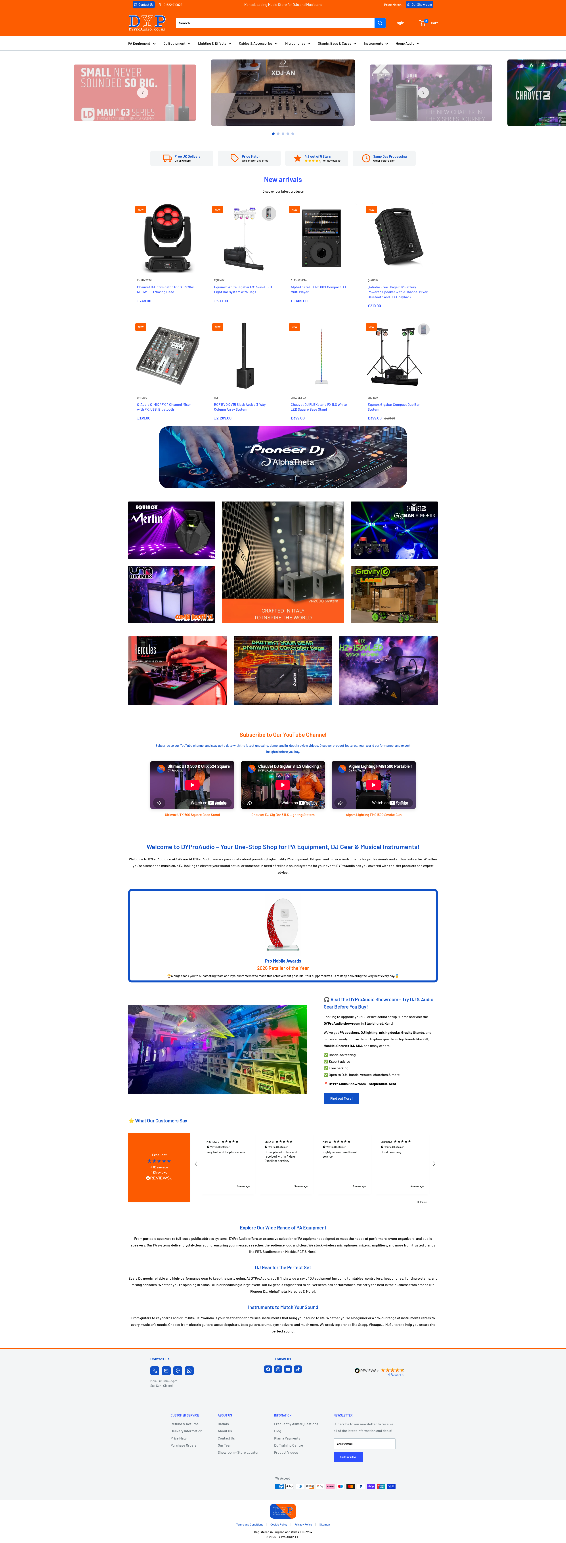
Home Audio (405, 43)
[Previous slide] (142, 92)
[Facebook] (268, 1369)
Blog (277, 1431)
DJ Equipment (174, 43)
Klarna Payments (287, 1438)
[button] (196, 1163)
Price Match (393, 5)
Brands (223, 1424)
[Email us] (166, 1370)
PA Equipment (139, 43)
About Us (225, 1431)
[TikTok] (298, 1369)
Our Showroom (422, 4)
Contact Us (145, 4)
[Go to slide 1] (273, 133)
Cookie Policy (278, 1524)
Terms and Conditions (249, 1524)
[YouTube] (288, 1369)
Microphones (295, 43)
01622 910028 (173, 5)
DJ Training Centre (288, 1445)
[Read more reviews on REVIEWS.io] (159, 1179)
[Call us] (154, 1370)
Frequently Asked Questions (296, 1424)
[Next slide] (423, 92)
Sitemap (324, 1524)
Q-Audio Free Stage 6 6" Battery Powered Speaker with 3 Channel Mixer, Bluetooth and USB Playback (398, 292)
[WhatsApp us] (189, 1370)
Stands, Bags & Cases (334, 43)
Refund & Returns (185, 1424)
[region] (315, 1164)
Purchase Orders (184, 1445)
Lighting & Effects (212, 43)
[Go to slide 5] (292, 133)
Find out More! (341, 1098)
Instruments (373, 43)
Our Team (225, 1445)
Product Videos (286, 1452)
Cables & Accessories (256, 43)
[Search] (380, 23)
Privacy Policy (303, 1524)
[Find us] (177, 1370)
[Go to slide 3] (283, 133)
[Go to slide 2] (278, 133)
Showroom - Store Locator (238, 1452)
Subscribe (348, 1457)
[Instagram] (278, 1369)
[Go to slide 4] (288, 133)
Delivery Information (186, 1431)
